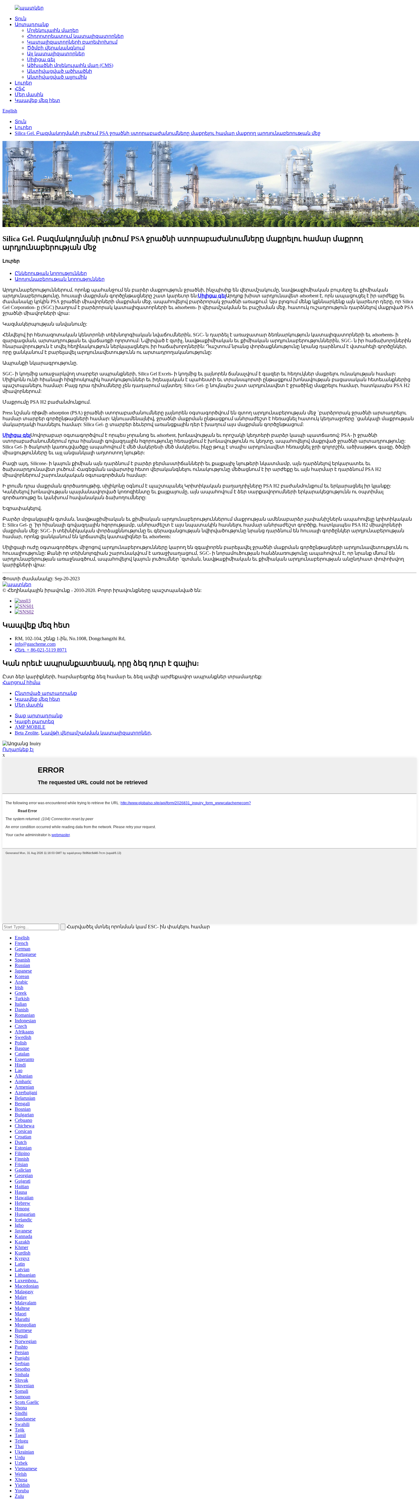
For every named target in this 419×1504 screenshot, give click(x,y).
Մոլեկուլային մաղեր (53, 30)
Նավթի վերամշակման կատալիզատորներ (96, 732)
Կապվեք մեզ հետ (37, 100)
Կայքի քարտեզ (34, 721)
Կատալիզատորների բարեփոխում (72, 42)
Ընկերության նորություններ (51, 273)
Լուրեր (23, 82)
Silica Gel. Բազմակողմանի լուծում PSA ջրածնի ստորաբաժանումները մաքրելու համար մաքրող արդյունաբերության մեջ (168, 133)
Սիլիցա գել (41, 59)
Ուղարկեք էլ (17, 749)
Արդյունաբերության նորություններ (60, 279)
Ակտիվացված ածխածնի (59, 71)
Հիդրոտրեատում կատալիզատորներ (75, 36)
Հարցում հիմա (21, 682)
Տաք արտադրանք (39, 715)
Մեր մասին (29, 94)
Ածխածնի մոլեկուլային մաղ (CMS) (70, 65)
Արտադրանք (32, 24)
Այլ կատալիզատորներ (56, 53)
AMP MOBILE (30, 727)
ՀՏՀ (20, 88)
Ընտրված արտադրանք (46, 693)
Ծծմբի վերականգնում (56, 47)
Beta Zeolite (26, 732)
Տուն (20, 18)
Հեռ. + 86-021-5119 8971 (41, 649)
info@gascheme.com (35, 644)
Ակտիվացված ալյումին (57, 77)
